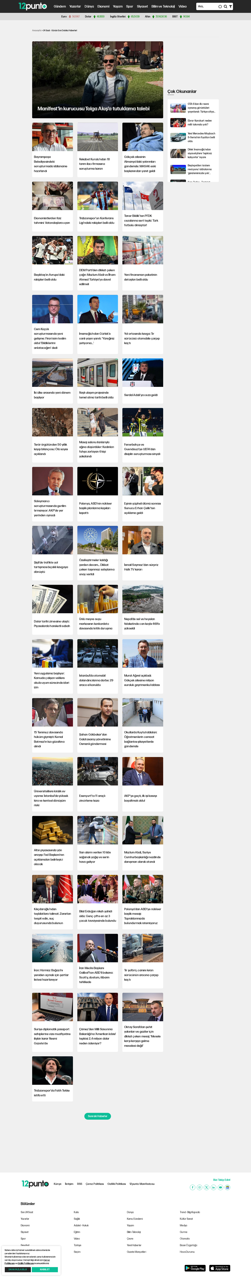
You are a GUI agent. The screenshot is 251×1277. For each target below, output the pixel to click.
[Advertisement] (14, 80)
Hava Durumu (187, 1251)
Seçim (77, 1251)
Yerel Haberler (134, 1245)
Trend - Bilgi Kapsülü (190, 1212)
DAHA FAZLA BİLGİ (18, 1269)
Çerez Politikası (95, 1184)
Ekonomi (103, 6)
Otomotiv (185, 1238)
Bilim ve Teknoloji (163, 6)
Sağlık (77, 1218)
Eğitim (77, 1232)
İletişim (69, 1184)
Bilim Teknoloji (134, 1232)
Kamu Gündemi (135, 1218)
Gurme (183, 1232)
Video (183, 6)
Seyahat (25, 1245)
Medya (183, 1225)
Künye (57, 1184)
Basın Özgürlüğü (188, 1245)
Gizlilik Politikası (116, 1184)
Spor (129, 6)
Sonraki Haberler (97, 1116)
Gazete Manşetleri (136, 1251)
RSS (79, 1184)
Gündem (60, 6)
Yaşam (118, 6)
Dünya (89, 6)
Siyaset (142, 6)
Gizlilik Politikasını (26, 1263)
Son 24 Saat (27, 1212)
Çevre (130, 1238)
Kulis (76, 1212)
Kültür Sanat (186, 1218)
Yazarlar (75, 6)
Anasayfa (36, 30)
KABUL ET (45, 1269)
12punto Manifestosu (142, 1184)
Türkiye (77, 1245)
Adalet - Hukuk (81, 1225)
